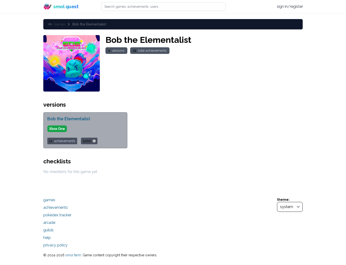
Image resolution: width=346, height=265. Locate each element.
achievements (55, 207)
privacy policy (55, 245)
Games (59, 24)
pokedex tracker (57, 215)
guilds (48, 230)
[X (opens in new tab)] (250, 6)
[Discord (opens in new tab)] (268, 6)
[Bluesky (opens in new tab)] (259, 6)
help (47, 237)
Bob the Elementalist (68, 118)
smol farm (73, 255)
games (49, 200)
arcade (49, 222)
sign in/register (290, 6)
